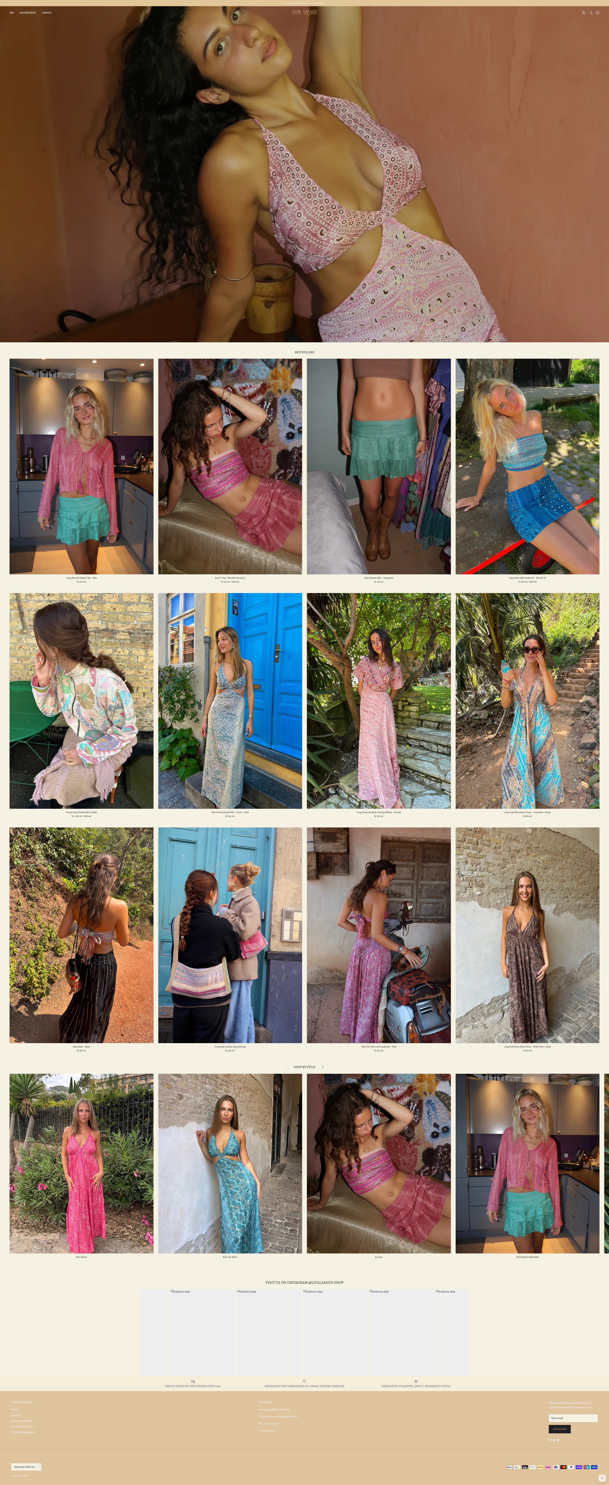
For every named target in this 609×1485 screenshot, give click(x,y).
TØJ (11, 12)
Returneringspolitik (22, 1421)
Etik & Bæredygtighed (23, 1432)
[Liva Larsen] (304, 12)
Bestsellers (304, 352)
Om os (14, 1409)
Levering (16, 1415)
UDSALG (47, 12)
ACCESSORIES (28, 12)
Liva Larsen (23, 1475)
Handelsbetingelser (22, 1426)
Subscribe (560, 1429)
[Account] (583, 13)
